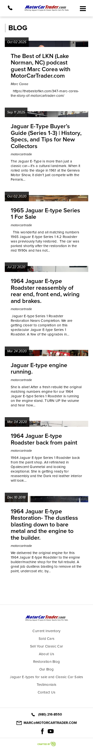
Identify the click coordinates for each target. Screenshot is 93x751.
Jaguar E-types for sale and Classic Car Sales (46, 677)
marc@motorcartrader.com (50, 723)
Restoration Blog (46, 661)
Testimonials (47, 684)
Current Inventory (46, 631)
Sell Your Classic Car (46, 646)
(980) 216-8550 (50, 714)
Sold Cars (47, 638)
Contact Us (47, 692)
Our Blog (46, 669)
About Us (46, 654)
